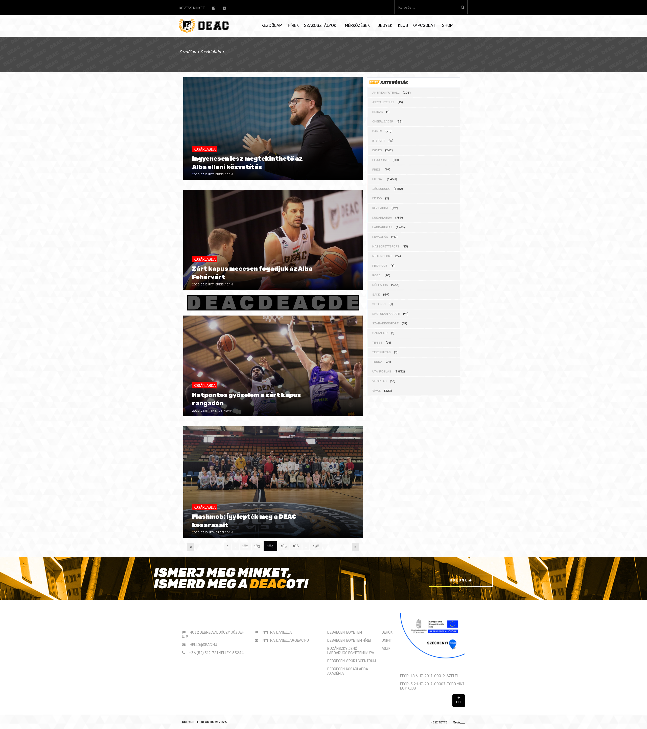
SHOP (447, 25)
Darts (377, 131)
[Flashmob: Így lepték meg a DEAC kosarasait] (273, 482)
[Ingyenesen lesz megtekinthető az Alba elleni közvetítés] (273, 128)
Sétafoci (379, 304)
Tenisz (377, 342)
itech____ (459, 722)
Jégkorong (381, 189)
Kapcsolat (423, 25)
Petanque (379, 265)
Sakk (376, 294)
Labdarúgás (382, 227)
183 (257, 546)
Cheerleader (382, 121)
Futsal (378, 179)
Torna (377, 362)
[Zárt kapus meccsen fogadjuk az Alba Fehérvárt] (273, 240)
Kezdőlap (272, 25)
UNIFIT (387, 640)
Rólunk (459, 580)
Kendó (377, 198)
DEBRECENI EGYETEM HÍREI (349, 640)
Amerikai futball (386, 92)
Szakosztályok (320, 25)
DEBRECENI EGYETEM (344, 632)
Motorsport (382, 256)
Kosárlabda (210, 51)
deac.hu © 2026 (214, 722)
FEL (459, 702)
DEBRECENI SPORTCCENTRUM (351, 661)
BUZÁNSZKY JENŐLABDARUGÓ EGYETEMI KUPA (350, 651)
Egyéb (377, 150)
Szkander (380, 333)
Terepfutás (381, 352)
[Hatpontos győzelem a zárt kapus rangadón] (273, 366)
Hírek (293, 25)
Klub (403, 25)
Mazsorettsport (385, 246)
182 (245, 546)
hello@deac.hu (203, 645)
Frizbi (376, 169)
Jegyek (385, 25)
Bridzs (377, 112)
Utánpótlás (381, 371)
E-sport (378, 140)
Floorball (380, 160)
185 (284, 546)
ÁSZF (386, 649)
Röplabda (380, 285)
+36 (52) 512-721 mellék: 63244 (216, 653)
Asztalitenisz (383, 102)
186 (296, 546)
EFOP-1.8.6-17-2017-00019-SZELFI (429, 676)
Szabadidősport (385, 323)
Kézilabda (380, 208)
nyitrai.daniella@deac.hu (286, 640)
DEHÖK (387, 632)
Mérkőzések (357, 25)
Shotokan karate (386, 314)
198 (316, 546)
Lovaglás (380, 237)
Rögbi (376, 275)
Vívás (376, 390)
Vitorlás (379, 381)
